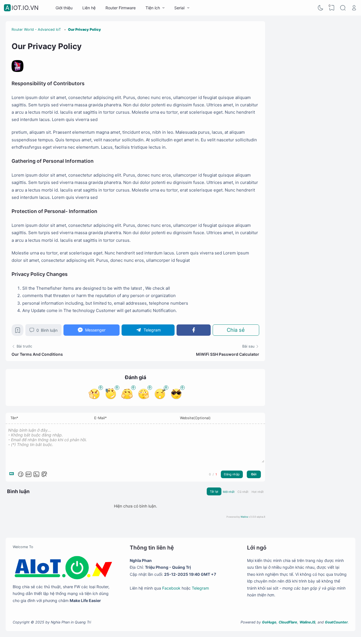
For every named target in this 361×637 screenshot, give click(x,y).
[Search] (343, 8)
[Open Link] (354, 8)
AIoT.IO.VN (22, 7)
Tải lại (214, 491)
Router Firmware (120, 7)
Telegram (200, 588)
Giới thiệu (64, 7)
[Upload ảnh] (36, 474)
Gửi (253, 474)
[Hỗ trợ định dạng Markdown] (12, 474)
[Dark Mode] (321, 8)
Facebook (171, 588)
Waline (244, 516)
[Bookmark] (18, 331)
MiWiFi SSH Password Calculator (227, 354)
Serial (179, 7)
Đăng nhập (232, 474)
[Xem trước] (44, 474)
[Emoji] (20, 474)
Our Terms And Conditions (37, 354)
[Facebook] (193, 329)
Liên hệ (89, 7)
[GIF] (28, 474)
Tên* (14, 418)
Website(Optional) (195, 418)
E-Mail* (100, 418)
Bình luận (47, 330)
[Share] (236, 329)
